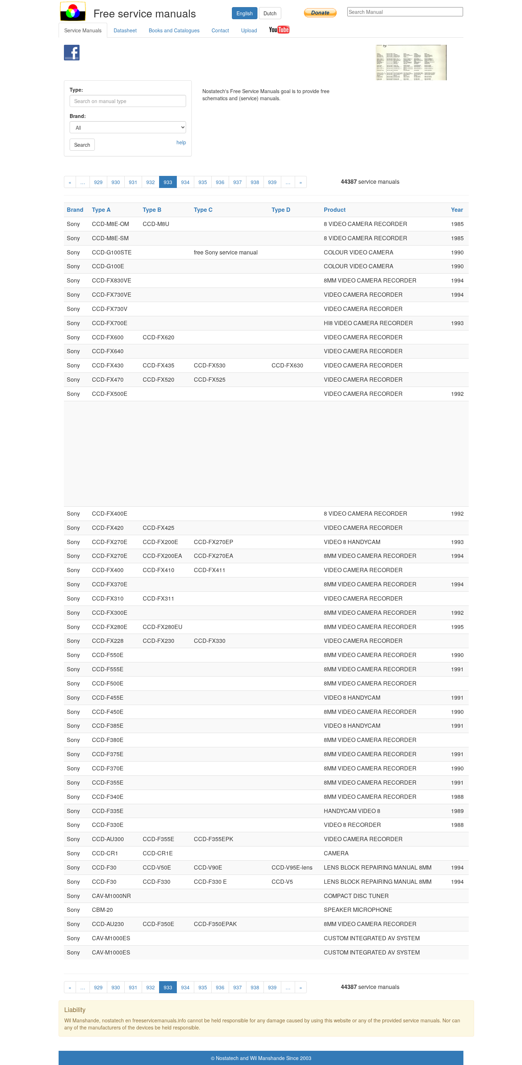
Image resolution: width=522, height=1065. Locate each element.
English (244, 13)
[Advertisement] (249, 62)
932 (150, 181)
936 (220, 181)
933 (168, 181)
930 (116, 181)
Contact (220, 30)
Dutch (270, 13)
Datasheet (125, 30)
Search (82, 144)
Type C (203, 209)
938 (255, 181)
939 (272, 181)
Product (335, 209)
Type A (101, 209)
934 (185, 181)
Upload (249, 30)
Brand (75, 209)
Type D (281, 209)
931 (133, 181)
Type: (76, 89)
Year (457, 209)
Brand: (78, 115)
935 (203, 181)
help (181, 142)
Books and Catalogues (174, 30)
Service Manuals (83, 30)
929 (98, 181)
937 (237, 181)
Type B (152, 209)
